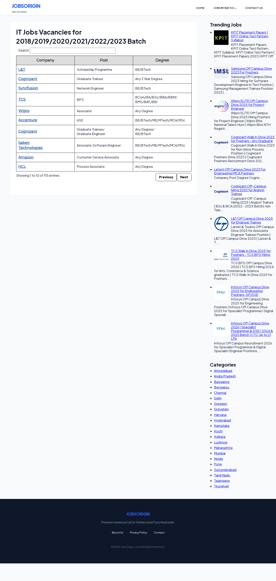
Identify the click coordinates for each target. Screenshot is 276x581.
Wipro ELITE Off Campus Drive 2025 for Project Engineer (249, 105)
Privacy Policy (138, 532)
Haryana (220, 415)
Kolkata (219, 436)
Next (184, 177)
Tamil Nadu (222, 475)
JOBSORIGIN (26, 6)
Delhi (217, 398)
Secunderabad (225, 470)
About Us (117, 532)
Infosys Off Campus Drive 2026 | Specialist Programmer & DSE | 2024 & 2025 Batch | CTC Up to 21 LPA (252, 331)
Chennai (220, 393)
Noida (218, 458)
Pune (218, 464)
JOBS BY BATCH (223, 8)
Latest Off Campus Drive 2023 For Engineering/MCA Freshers (239, 171)
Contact (159, 532)
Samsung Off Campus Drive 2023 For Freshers (251, 70)
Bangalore (222, 382)
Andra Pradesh (225, 376)
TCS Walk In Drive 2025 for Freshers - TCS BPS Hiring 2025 (251, 255)
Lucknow (221, 442)
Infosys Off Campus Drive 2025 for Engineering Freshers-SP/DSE (250, 291)
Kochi (218, 431)
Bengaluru (221, 387)
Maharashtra (223, 448)
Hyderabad (222, 420)
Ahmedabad (223, 371)
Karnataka (221, 426)
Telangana (222, 481)
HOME (200, 8)
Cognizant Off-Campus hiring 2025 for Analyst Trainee (248, 190)
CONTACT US (254, 8)
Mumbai (219, 453)
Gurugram (221, 409)
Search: (24, 50)
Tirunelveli (221, 486)
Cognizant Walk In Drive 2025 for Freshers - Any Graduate (253, 139)
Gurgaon (220, 403)
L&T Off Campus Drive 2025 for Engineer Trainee (252, 220)
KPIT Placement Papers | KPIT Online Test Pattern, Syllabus (250, 36)
